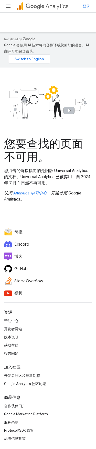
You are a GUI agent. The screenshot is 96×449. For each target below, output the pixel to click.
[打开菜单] (8, 6)
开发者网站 (13, 329)
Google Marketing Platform (26, 414)
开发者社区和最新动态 (22, 376)
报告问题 (11, 353)
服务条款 (11, 422)
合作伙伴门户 (15, 406)
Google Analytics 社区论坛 (25, 384)
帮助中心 (11, 321)
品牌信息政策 (15, 439)
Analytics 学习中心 (30, 193)
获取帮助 (11, 345)
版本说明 (11, 337)
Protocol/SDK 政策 (19, 430)
